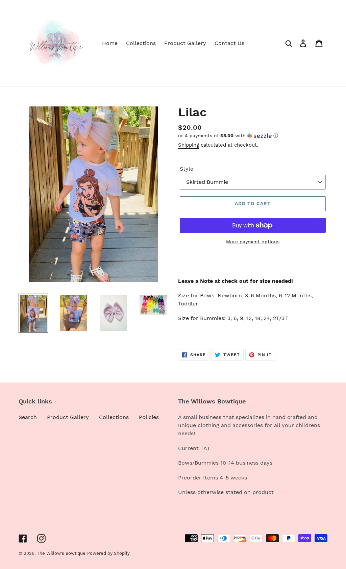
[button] (252, 135)
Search (28, 417)
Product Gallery (68, 417)
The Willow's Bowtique (61, 553)
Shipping (188, 145)
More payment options (252, 241)
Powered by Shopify (108, 553)
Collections (114, 417)
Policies (149, 417)
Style (186, 169)
